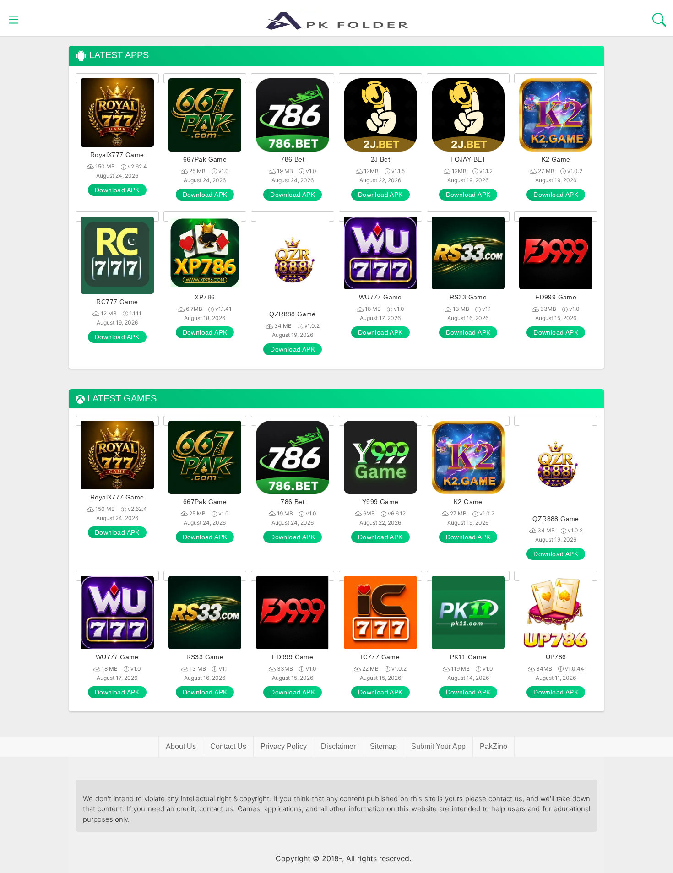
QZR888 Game (292, 314)
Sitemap (383, 746)
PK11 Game (468, 657)
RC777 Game (117, 301)
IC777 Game (380, 657)
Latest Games (121, 398)
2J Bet (380, 159)
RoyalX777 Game (117, 154)
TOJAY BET (468, 159)
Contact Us (228, 746)
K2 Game (556, 159)
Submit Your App (438, 746)
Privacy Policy (284, 746)
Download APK (117, 190)
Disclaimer (338, 746)
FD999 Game (555, 297)
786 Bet (292, 159)
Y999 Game (380, 501)
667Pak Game (205, 159)
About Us (181, 746)
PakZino (493, 746)
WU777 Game (380, 297)
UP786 (556, 657)
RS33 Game (468, 297)
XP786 (205, 297)
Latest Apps (118, 55)
